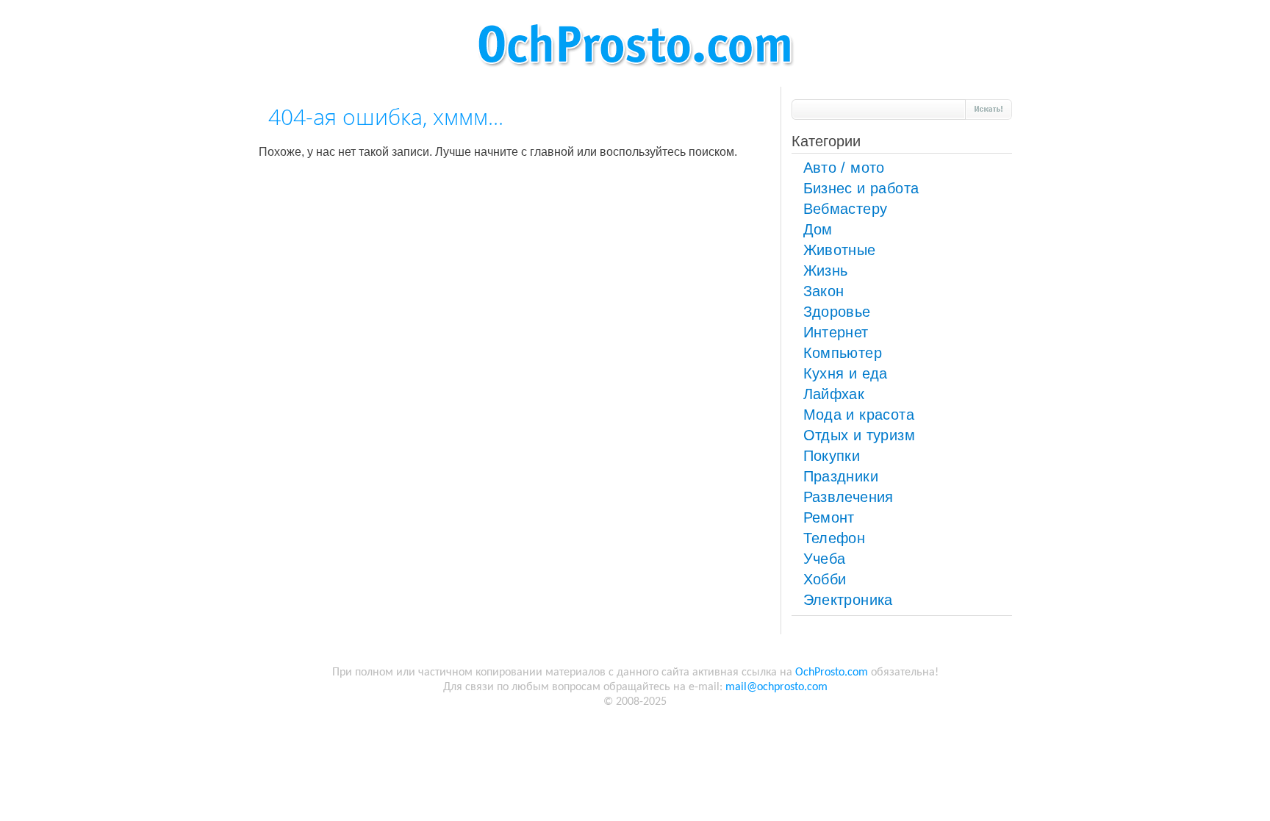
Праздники (841, 476)
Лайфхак (834, 394)
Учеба (824, 559)
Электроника (848, 600)
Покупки (832, 456)
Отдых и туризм (859, 435)
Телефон (834, 538)
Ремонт (829, 517)
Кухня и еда (845, 373)
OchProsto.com (831, 672)
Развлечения (848, 497)
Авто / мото (844, 167)
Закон (823, 291)
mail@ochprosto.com (776, 687)
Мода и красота (859, 414)
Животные (839, 250)
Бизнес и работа (861, 188)
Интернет (836, 332)
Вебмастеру (845, 209)
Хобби (825, 579)
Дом (818, 229)
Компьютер (843, 353)
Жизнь (825, 270)
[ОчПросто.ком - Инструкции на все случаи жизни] (635, 74)
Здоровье (837, 312)
